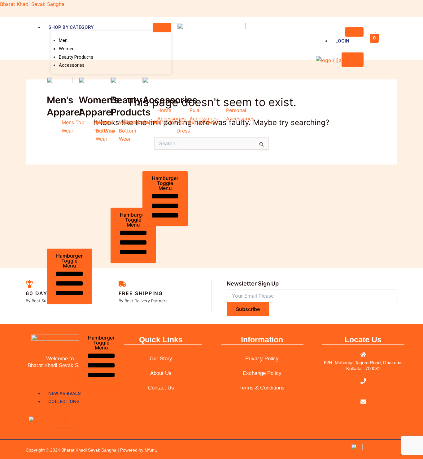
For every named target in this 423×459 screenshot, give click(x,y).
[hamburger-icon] (162, 27)
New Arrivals (64, 393)
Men (63, 40)
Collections (64, 401)
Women (67, 49)
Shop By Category (71, 27)
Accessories (72, 65)
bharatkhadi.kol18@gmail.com (363, 409)
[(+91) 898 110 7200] (363, 381)
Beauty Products (76, 57)
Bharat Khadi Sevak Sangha (32, 4)
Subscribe (248, 309)
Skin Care (136, 122)
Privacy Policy (262, 359)
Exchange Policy (262, 373)
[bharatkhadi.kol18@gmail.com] (363, 401)
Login (342, 41)
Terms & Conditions (262, 388)
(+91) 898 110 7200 (363, 389)
